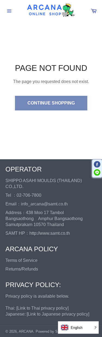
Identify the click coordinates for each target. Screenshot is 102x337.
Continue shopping (51, 103)
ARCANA (26, 331)
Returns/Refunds (21, 269)
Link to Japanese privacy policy (58, 314)
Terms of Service (21, 260)
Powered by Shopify (51, 331)
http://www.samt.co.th (49, 233)
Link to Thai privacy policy (42, 308)
